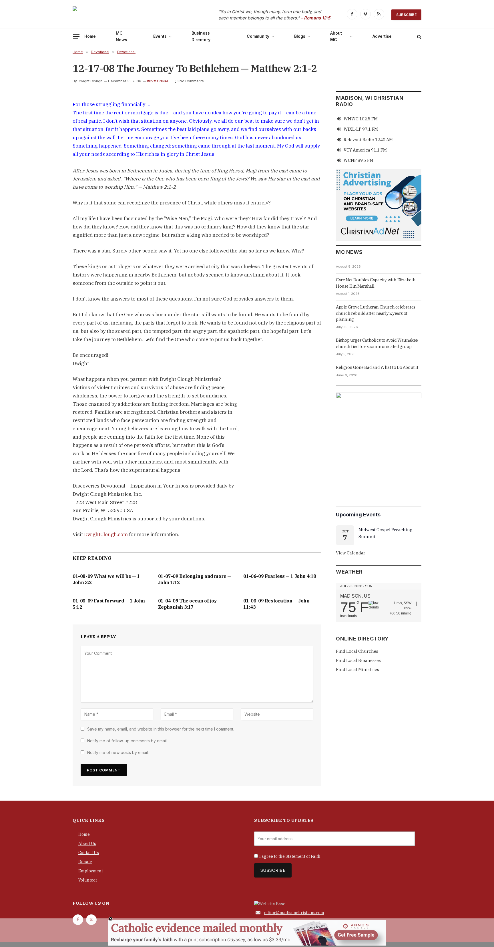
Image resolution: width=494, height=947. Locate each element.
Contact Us (88, 852)
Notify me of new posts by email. (118, 752)
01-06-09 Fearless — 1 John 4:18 (279, 576)
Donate (85, 861)
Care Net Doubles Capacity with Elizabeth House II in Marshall (376, 283)
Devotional (158, 81)
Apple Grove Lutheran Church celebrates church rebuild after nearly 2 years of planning (375, 313)
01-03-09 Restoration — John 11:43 (276, 604)
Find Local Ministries (357, 669)
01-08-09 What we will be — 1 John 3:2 (106, 579)
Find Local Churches (357, 651)
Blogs (299, 36)
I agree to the (289, 856)
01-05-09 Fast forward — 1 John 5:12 (109, 604)
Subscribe (406, 15)
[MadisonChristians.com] (123, 15)
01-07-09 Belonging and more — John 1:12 (194, 579)
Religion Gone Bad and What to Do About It (377, 367)
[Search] (418, 36)
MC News (121, 36)
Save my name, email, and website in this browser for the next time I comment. (160, 729)
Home (90, 36)
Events (160, 36)
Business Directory (201, 36)
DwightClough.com (106, 534)
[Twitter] (52, 131)
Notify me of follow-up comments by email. (127, 740)
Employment (90, 871)
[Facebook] (52, 118)
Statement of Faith (303, 856)
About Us (87, 843)
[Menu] (76, 36)
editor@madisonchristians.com (294, 912)
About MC (336, 36)
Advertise (382, 36)
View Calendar (350, 553)
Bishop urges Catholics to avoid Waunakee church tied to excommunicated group (377, 343)
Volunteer (87, 880)
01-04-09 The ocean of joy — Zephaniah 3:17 (190, 604)
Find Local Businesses (358, 660)
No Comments (192, 81)
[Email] (52, 145)
